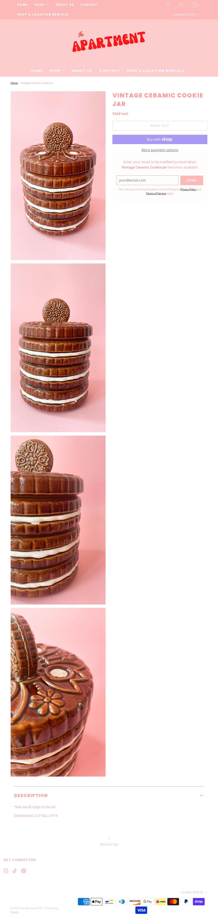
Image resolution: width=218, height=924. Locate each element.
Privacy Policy (188, 189)
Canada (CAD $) (184, 14)
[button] (109, 795)
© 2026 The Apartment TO (26, 908)
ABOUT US (64, 5)
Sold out (159, 125)
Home (14, 83)
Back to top (109, 844)
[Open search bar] (171, 4)
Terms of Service (156, 193)
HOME (22, 5)
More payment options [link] (160, 150)
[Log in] (183, 4)
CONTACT (89, 5)
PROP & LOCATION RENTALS (43, 15)
